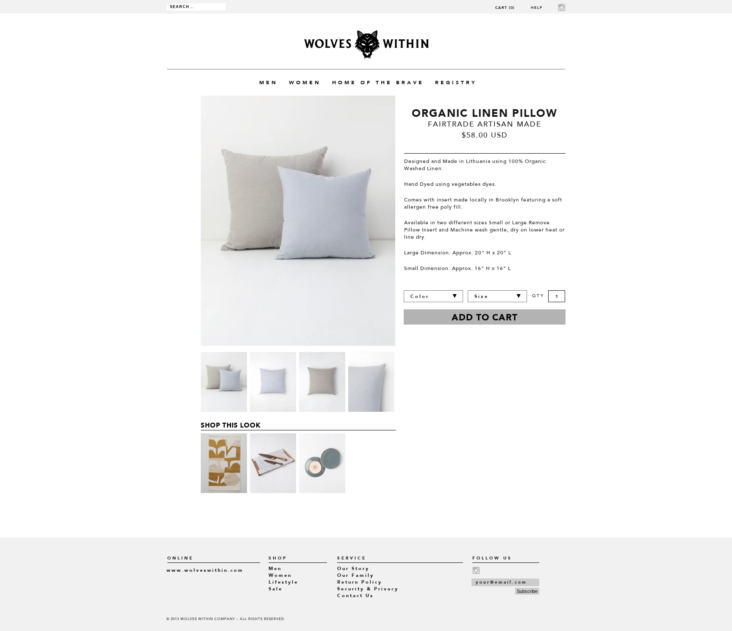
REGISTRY (456, 82)
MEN (268, 82)
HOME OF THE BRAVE (378, 82)
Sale (276, 589)
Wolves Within (366, 44)
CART (505, 7)
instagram (562, 7)
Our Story (353, 568)
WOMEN (305, 82)
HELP (537, 7)
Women (280, 575)
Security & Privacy (368, 589)
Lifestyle (283, 582)
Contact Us (355, 595)
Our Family (355, 575)
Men (275, 568)
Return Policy (359, 582)
